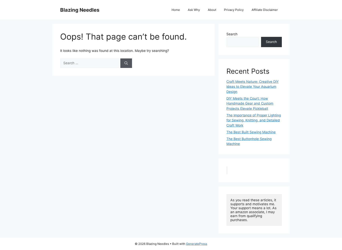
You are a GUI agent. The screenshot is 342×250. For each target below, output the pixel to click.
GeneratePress (196, 244)
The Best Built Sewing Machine (251, 132)
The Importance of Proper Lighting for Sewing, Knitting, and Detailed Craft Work (253, 120)
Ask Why (194, 10)
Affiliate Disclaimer (265, 10)
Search (232, 34)
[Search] (126, 63)
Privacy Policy (234, 10)
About (212, 10)
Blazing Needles (79, 10)
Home (176, 10)
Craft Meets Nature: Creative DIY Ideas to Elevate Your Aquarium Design (252, 87)
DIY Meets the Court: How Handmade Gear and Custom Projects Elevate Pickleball (249, 103)
